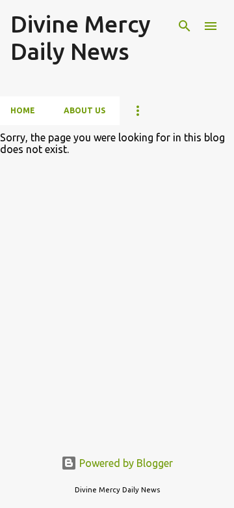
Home (22, 110)
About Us (84, 110)
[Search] (184, 26)
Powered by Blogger (125, 463)
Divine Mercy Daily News (80, 37)
